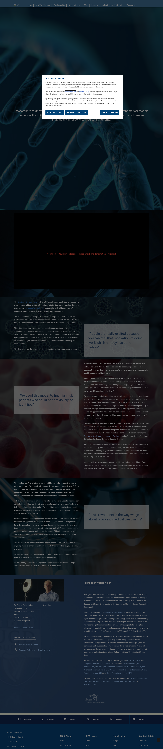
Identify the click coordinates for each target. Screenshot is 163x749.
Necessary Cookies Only (77, 112)
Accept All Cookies (54, 112)
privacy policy (70, 91)
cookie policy (84, 91)
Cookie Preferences (109, 112)
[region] (82, 97)
